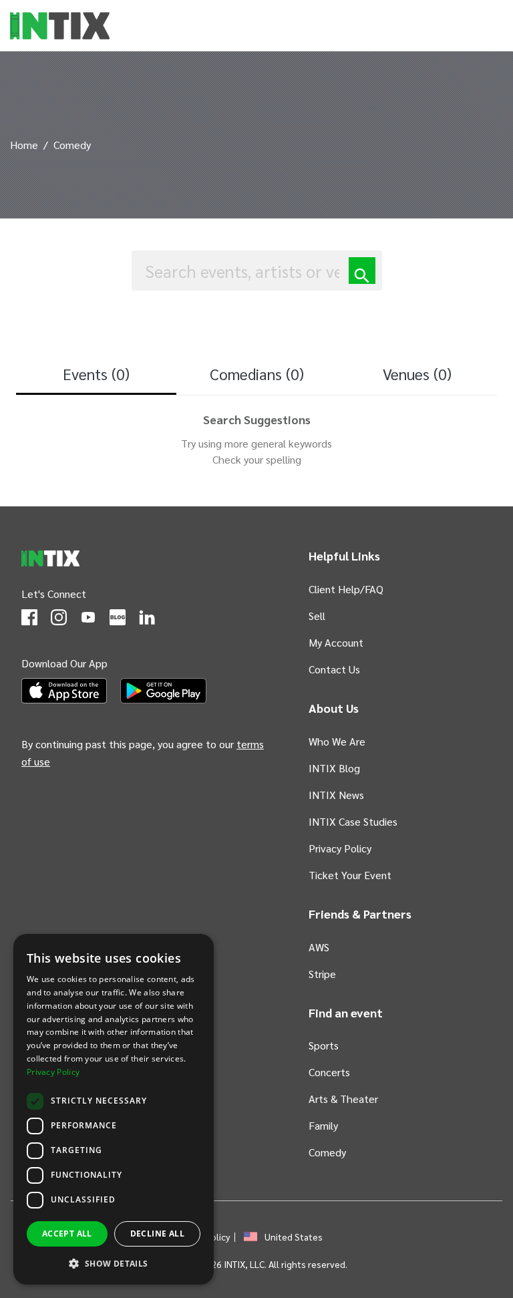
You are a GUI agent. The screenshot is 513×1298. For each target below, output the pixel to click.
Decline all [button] (157, 1233)
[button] (113, 1263)
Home (24, 145)
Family (323, 1125)
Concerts (329, 1072)
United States (294, 1237)
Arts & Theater (343, 1099)
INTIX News (336, 795)
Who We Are (337, 741)
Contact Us (334, 669)
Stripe (322, 974)
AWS (319, 947)
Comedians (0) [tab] (257, 373)
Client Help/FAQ (346, 589)
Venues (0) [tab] (417, 373)
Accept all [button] (67, 1233)
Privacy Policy (340, 848)
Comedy (327, 1152)
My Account (336, 642)
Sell (317, 616)
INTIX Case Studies (353, 821)
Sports (324, 1045)
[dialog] (113, 1109)
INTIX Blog (334, 768)
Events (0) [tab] (96, 373)
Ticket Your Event (350, 875)
